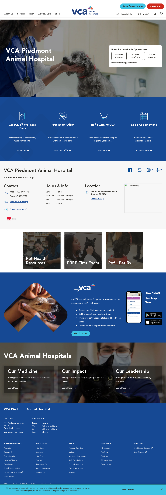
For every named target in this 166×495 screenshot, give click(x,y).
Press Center (8, 464)
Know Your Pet (41, 464)
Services (21, 14)
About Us (8, 14)
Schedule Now (142, 151)
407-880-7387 (23, 192)
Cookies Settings (127, 489)
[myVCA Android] (153, 315)
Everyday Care (44, 14)
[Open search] (155, 14)
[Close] (162, 489)
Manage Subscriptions (77, 456)
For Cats (104, 456)
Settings (72, 472)
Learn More (21, 151)
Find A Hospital (10, 456)
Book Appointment (133, 6)
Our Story (40, 448)
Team (31, 14)
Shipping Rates (107, 460)
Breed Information (43, 468)
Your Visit (39, 460)
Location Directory (11, 460)
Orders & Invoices (75, 468)
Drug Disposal (140, 452)
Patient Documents (76, 464)
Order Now (102, 151)
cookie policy (28, 491)
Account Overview (76, 448)
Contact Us (8, 452)
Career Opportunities (12, 472)
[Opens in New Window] (131, 170)
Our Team (40, 456)
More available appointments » (124, 63)
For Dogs (104, 452)
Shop (57, 14)
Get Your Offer (61, 151)
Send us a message (19, 202)
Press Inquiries (18, 210)
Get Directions (99, 199)
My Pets (71, 452)
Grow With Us (9, 476)
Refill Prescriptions (75, 460)
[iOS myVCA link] (153, 322)
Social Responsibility (12, 468)
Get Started (81, 334)
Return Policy (106, 464)
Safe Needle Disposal (142, 448)
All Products (105, 448)
